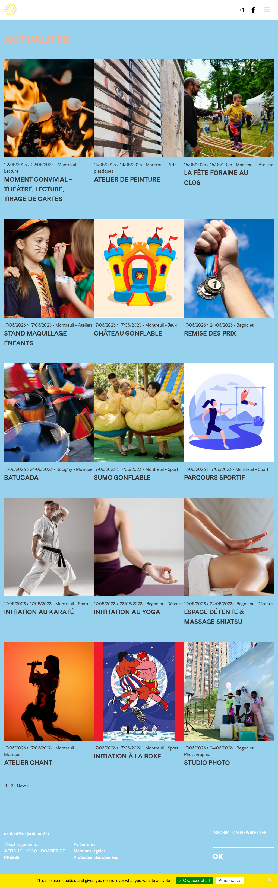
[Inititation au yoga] (139, 547)
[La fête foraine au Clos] (229, 108)
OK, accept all (196, 880)
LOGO (31, 851)
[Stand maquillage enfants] (49, 268)
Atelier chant (28, 763)
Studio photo (207, 763)
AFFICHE (13, 851)
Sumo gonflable (122, 477)
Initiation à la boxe (127, 756)
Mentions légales (89, 851)
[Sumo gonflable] (139, 412)
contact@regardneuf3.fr (26, 833)
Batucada (21, 477)
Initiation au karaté (39, 612)
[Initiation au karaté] (49, 547)
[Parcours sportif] (229, 412)
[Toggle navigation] (267, 9)
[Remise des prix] (229, 268)
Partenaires (84, 844)
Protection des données (96, 857)
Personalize (229, 880)
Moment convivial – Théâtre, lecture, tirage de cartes (38, 189)
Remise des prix (210, 333)
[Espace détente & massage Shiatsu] (229, 547)
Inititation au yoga (127, 612)
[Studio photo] (229, 691)
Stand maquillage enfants (35, 338)
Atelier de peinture (127, 179)
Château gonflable (128, 333)
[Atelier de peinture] (139, 108)
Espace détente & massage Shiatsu (214, 617)
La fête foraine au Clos (216, 177)
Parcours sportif (214, 477)
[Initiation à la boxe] (139, 691)
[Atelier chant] (49, 691)
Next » (23, 786)
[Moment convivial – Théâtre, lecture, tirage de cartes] (49, 108)
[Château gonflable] (139, 268)
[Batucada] (49, 412)
